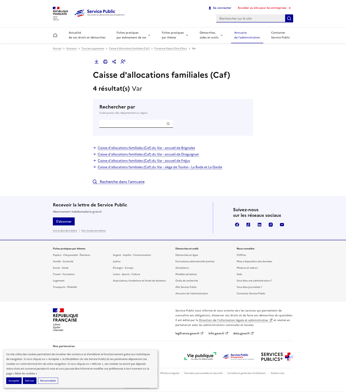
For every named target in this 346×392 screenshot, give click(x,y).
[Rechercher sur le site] (289, 18)
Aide (239, 274)
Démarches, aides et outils (209, 35)
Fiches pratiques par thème (173, 35)
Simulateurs (182, 268)
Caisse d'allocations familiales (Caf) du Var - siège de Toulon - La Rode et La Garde (160, 167)
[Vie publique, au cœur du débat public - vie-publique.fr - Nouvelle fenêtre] (200, 357)
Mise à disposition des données (254, 261)
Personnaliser (48, 381)
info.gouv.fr (216, 333)
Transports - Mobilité (65, 287)
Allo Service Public (186, 287)
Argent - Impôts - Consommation (132, 255)
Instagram (271, 225)
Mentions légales (169, 373)
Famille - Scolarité (63, 261)
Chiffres (241, 255)
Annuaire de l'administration (191, 293)
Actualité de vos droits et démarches (87, 35)
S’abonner (63, 221)
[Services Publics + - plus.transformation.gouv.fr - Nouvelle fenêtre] (277, 357)
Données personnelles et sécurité (203, 373)
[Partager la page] (114, 61)
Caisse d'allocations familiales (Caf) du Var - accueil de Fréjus (144, 160)
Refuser (29, 381)
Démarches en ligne (186, 255)
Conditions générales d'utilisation (246, 373)
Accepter (13, 381)
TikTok (248, 225)
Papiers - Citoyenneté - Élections (71, 255)
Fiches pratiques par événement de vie (131, 35)
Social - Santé (60, 268)
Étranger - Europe (123, 268)
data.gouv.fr (241, 333)
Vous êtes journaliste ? (249, 287)
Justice (117, 261)
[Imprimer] (105, 61)
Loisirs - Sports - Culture (126, 274)
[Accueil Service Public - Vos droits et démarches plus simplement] (100, 17)
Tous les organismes (92, 48)
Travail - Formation (63, 274)
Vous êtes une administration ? (254, 280)
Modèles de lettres (186, 274)
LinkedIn (259, 225)
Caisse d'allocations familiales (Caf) (129, 48)
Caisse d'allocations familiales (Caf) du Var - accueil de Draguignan (148, 154)
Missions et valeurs (247, 268)
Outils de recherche (186, 280)
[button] (123, 61)
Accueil (57, 48)
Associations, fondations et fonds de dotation (139, 280)
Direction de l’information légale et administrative (234, 320)
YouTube (282, 225)
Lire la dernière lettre (65, 230)
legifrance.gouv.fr (187, 333)
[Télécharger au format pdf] (96, 61)
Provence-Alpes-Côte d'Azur (170, 48)
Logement (58, 280)
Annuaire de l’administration (247, 35)
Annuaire (71, 48)
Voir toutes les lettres (93, 230)
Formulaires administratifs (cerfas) (194, 261)
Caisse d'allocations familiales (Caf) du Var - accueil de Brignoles (146, 147)
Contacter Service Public (280, 35)
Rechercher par (123, 109)
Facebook (237, 225)
